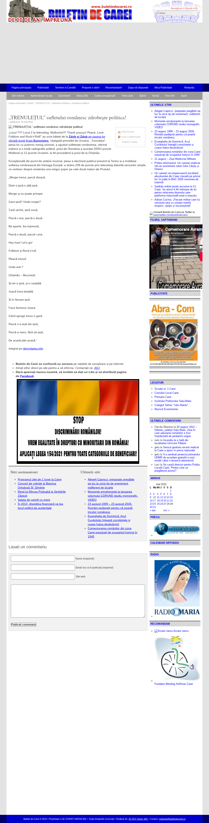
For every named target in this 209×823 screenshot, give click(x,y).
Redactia (189, 87)
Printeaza (128, 132)
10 (154, 497)
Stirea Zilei (82, 95)
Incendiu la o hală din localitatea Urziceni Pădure (171, 442)
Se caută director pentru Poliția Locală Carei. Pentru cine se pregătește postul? (177, 467)
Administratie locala (41, 95)
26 (161, 503)
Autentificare (177, 8)
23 (151, 503)
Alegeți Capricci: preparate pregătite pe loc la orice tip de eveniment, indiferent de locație (111, 483)
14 (168, 497)
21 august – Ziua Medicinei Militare (175, 158)
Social (155, 95)
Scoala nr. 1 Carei (165, 388)
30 (151, 507)
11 (158, 497)
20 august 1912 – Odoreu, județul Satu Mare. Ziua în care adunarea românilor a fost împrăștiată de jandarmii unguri (176, 431)
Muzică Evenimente (166, 409)
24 (154, 503)
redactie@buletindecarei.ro (172, 819)
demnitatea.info (33, 348)
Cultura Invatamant (104, 95)
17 (154, 500)
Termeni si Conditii (65, 87)
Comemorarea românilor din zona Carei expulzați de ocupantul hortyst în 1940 (112, 532)
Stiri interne (18, 95)
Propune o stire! (90, 87)
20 (164, 500)
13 (164, 497)
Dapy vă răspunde (138, 87)
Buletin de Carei (59, 11)
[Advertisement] (104, 53)
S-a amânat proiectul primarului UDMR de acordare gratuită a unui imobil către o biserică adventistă (177, 457)
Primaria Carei (163, 396)
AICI (97, 368)
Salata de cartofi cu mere (34, 499)
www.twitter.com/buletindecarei (170, 215)
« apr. (153, 510)
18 (158, 500)
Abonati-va (190, 8)
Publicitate (43, 87)
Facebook (27, 376)
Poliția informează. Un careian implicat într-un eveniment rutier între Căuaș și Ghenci (177, 166)
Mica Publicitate (163, 87)
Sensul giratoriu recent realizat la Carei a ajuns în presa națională (177, 449)
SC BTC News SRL (138, 819)
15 (171, 497)
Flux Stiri (170, 95)
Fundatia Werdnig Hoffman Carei (174, 683)
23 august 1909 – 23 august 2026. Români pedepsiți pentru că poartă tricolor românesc (110, 508)
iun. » (166, 510)
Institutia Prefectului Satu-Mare (173, 401)
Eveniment (64, 95)
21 (168, 500)
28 (168, 503)
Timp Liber (127, 95)
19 (161, 500)
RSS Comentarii (131, 137)
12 (161, 497)
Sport (184, 95)
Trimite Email (130, 142)
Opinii (142, 95)
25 (158, 503)
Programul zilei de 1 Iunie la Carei (39, 479)
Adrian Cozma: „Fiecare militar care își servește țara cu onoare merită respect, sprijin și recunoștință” (177, 202)
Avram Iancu (181, 630)
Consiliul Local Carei (167, 392)
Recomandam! (114, 87)
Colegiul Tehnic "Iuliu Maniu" (171, 405)
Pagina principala (21, 87)
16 (151, 500)
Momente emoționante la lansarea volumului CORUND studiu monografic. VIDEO (113, 495)
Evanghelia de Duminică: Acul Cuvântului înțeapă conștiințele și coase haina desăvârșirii (109, 520)
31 (154, 507)
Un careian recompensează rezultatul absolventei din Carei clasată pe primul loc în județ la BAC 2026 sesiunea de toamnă (177, 178)
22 (171, 500)
